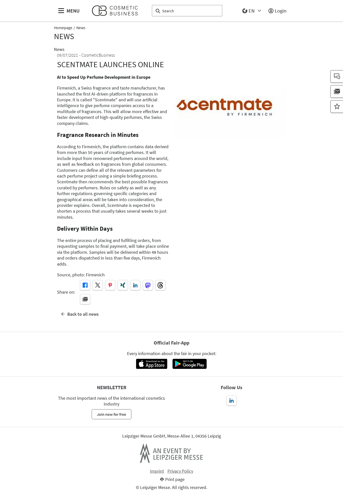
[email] (85, 299)
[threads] (160, 285)
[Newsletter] (336, 91)
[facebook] (85, 285)
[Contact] (336, 76)
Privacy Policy (180, 471)
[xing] (123, 285)
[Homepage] (117, 10)
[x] (98, 285)
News (80, 27)
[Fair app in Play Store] (189, 364)
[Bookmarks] (336, 106)
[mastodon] (148, 285)
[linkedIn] (135, 285)
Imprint (157, 471)
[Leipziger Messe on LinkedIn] (231, 400)
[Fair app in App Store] (151, 364)
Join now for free (111, 414)
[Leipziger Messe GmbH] (171, 453)
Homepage (63, 27)
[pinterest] (110, 285)
